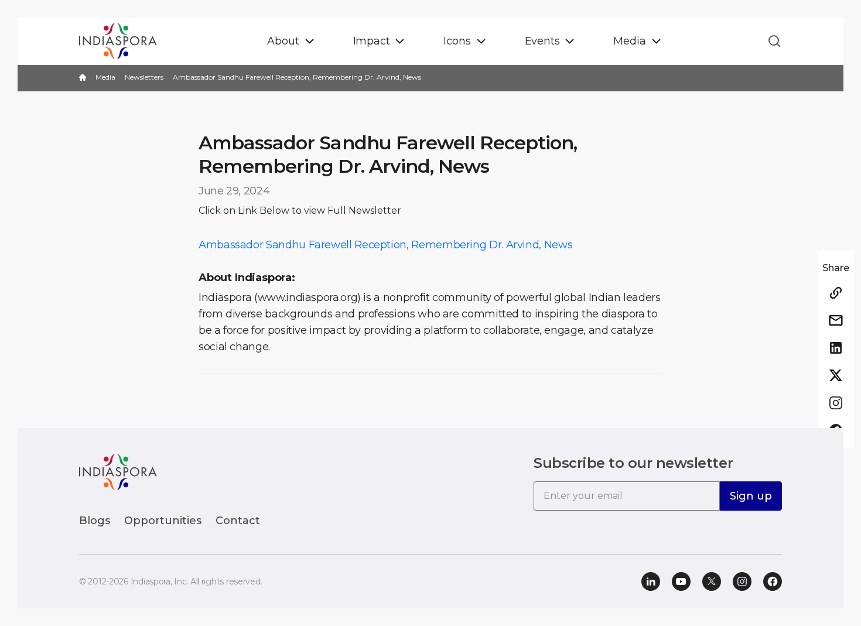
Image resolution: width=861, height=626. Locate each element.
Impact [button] (371, 41)
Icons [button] (456, 41)
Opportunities (162, 520)
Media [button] (629, 41)
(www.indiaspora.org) (307, 297)
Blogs (94, 520)
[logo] (118, 471)
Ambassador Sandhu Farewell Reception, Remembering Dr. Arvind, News (385, 244)
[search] (771, 41)
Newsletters (144, 77)
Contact (238, 520)
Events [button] (542, 41)
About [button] (283, 41)
